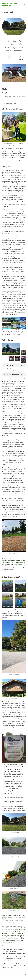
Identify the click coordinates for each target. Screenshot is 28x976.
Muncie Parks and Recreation (9, 4)
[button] (7, 586)
